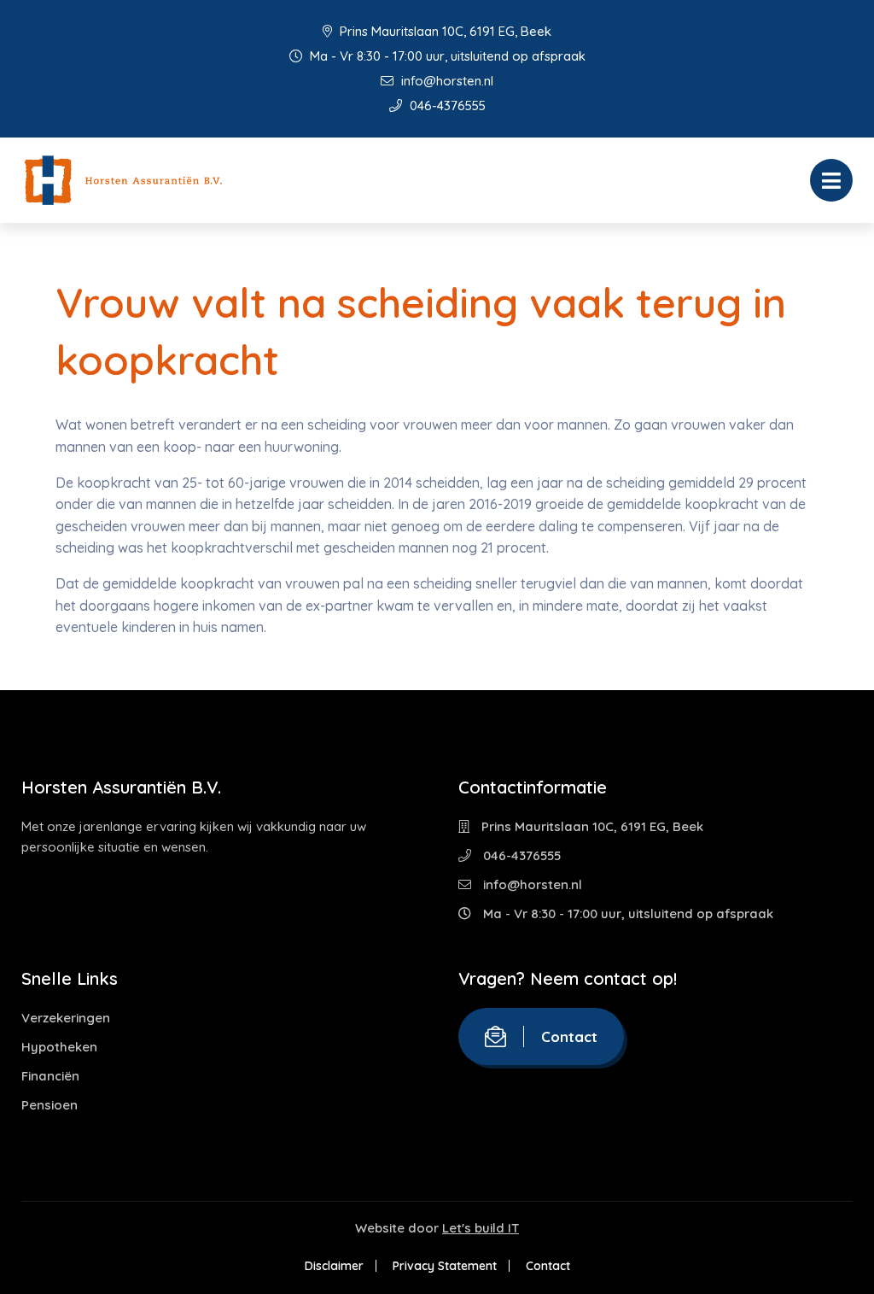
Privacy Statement (445, 1266)
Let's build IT (480, 1228)
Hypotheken (59, 1047)
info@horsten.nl (445, 81)
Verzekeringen (65, 1018)
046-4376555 (446, 105)
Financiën (50, 1076)
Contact (569, 1036)
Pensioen (49, 1105)
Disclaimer (334, 1266)
